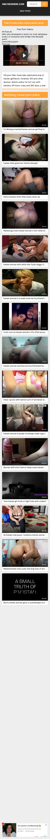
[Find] (44, 4)
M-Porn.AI (7, 32)
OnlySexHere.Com (13, 4)
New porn (25, 11)
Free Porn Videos (25, 29)
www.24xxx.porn (10, 41)
